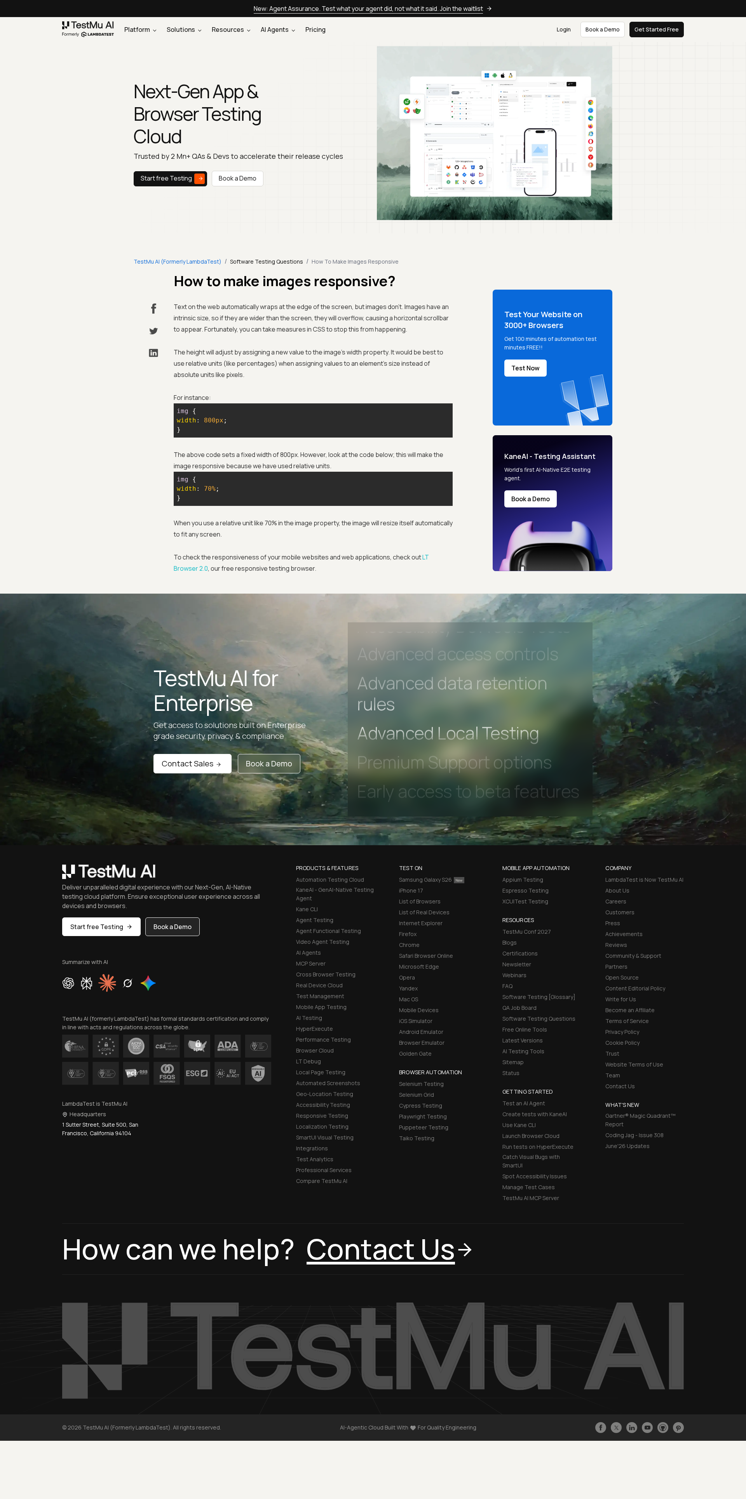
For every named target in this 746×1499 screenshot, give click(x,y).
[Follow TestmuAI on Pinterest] (678, 1427)
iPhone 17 (411, 890)
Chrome (409, 944)
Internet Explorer (421, 923)
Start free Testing (166, 178)
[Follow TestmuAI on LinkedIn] (631, 1427)
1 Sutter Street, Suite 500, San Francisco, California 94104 (100, 1129)
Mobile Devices (419, 1010)
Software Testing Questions (538, 1018)
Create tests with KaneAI (534, 1114)
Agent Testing (314, 920)
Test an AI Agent (523, 1103)
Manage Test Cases (528, 1187)
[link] (88, 29)
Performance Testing (323, 1039)
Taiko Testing (416, 1138)
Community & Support (633, 955)
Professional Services (324, 1170)
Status (510, 1073)
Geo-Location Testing (324, 1094)
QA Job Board (519, 1007)
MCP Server (311, 963)
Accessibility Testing (323, 1104)
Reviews (616, 944)
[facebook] (153, 308)
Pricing (315, 29)
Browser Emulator (421, 1042)
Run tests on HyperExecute (537, 1146)
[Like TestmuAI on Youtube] (647, 1427)
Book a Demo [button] (603, 29)
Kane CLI (307, 909)
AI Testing (309, 1017)
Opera (407, 977)
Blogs (509, 942)
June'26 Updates (627, 1146)
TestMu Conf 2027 (526, 931)
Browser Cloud (315, 1050)
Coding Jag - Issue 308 (634, 1135)
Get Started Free (656, 29)
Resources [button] (228, 29)
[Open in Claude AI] (107, 983)
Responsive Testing (322, 1115)
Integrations (312, 1148)
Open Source (622, 977)
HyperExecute (314, 1028)
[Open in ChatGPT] (68, 983)
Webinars (514, 975)
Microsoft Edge (419, 966)
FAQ (507, 986)
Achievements (624, 934)
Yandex (408, 988)
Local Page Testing (320, 1072)
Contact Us (620, 1086)
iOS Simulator (415, 1021)
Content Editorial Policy (635, 988)
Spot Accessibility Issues (534, 1176)
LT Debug (308, 1061)
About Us (617, 890)
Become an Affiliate (630, 1010)
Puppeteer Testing (423, 1127)
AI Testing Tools (523, 1051)
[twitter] (153, 331)
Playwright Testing (423, 1116)
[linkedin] (153, 353)
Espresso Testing (525, 890)
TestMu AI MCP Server (530, 1198)
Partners (616, 966)
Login (564, 29)
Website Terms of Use (634, 1064)
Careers (615, 901)
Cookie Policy (622, 1042)
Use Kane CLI (519, 1125)
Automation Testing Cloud (330, 879)
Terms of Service (627, 1021)
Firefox (408, 934)
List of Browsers (420, 901)
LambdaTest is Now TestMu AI (644, 879)
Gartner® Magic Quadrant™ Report (640, 1120)
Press (612, 923)
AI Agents (275, 29)
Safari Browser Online (426, 955)
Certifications (520, 953)
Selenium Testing (421, 1083)
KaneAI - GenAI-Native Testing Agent (335, 894)
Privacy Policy (622, 1031)
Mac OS (408, 999)
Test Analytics (314, 1159)
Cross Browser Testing (326, 974)
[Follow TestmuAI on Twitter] (616, 1427)
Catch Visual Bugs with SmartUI (531, 1161)
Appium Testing (522, 879)
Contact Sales (187, 763)
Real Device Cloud (319, 985)
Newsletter (516, 964)
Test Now (525, 368)
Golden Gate (415, 1053)
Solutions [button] (181, 29)
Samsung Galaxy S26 (425, 879)
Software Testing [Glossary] (538, 996)
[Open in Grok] (127, 983)
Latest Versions (522, 1040)
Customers (619, 912)
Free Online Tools (524, 1029)
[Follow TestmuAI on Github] (662, 1427)
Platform (137, 29)
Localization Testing (322, 1126)
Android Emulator (421, 1031)
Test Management (320, 996)
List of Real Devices (424, 912)
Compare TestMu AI (321, 1181)
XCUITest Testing (525, 901)
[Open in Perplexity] (86, 983)
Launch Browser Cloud (531, 1135)
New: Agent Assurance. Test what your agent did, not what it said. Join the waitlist (368, 8)
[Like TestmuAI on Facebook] (600, 1427)
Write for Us (620, 999)
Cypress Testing (420, 1105)
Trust (612, 1053)
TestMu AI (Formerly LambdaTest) (177, 261)
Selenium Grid (416, 1094)
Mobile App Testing (321, 1007)
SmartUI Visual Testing (325, 1137)
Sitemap (513, 1062)
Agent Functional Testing (328, 930)
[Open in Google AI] (148, 983)
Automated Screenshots (328, 1083)
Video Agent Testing (322, 941)
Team (612, 1075)
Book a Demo (237, 178)
